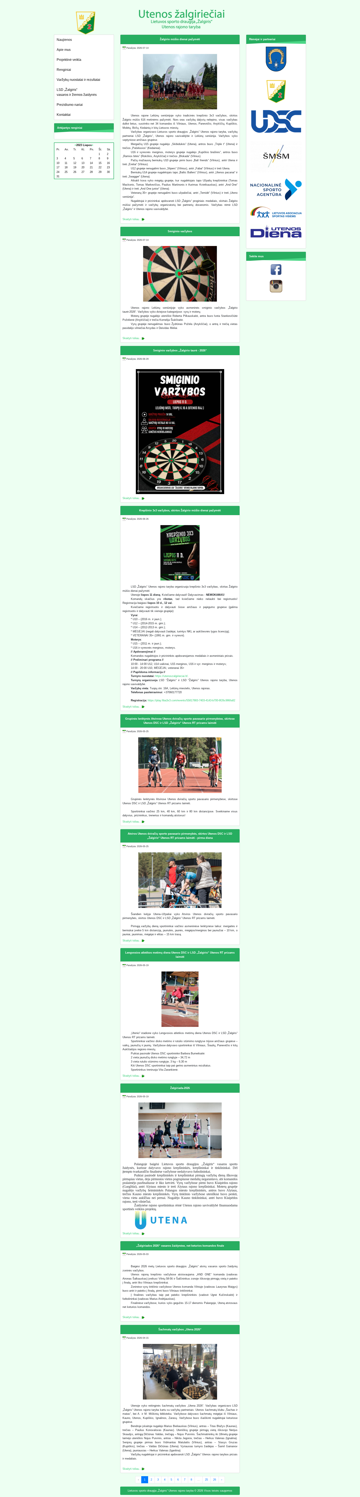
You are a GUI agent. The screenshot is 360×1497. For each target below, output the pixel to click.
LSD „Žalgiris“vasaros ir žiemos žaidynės (77, 92)
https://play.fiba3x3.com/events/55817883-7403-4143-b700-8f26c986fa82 (191, 700)
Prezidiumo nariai (70, 104)
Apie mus (64, 49)
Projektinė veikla (69, 59)
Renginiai (64, 69)
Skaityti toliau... (131, 219)
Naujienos (64, 39)
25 (206, 1479)
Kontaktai (64, 114)
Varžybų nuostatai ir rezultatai (78, 79)
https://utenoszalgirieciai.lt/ (171, 676)
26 (214, 1479)
